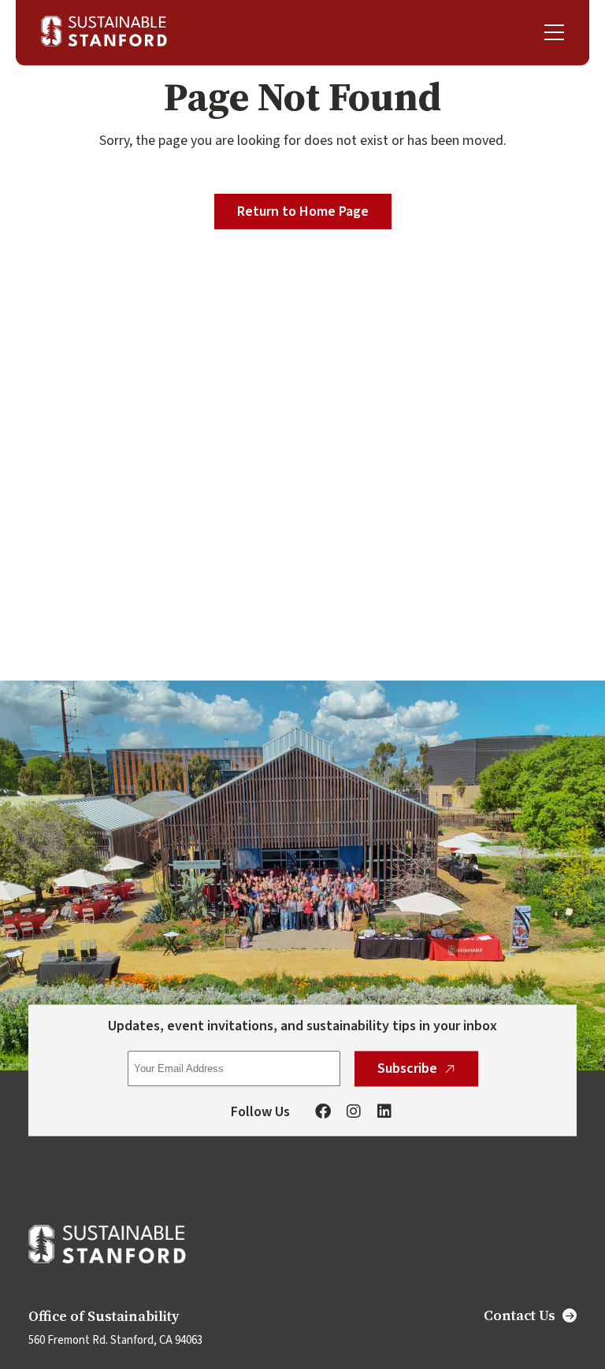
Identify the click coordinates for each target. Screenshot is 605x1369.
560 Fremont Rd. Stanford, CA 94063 (115, 1340)
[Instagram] (354, 1113)
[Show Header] (554, 32)
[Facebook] (323, 1113)
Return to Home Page (303, 211)
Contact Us (519, 1315)
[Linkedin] (384, 1113)
